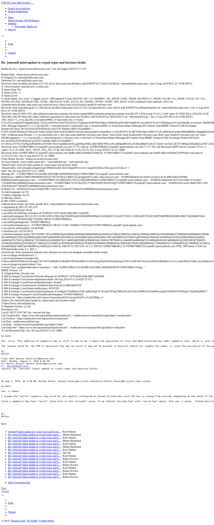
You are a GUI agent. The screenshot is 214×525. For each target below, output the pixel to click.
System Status (46, 520)
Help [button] (10, 17)
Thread (12, 53)
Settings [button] (12, 23)
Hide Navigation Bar (19, 482)
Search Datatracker (18, 11)
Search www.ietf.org (19, 8)
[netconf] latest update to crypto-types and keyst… (34, 431)
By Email (32, 520)
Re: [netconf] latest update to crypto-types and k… (34, 434)
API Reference (31, 20)
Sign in (12, 29)
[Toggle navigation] (32, 3)
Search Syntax (15, 20)
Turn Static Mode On (26, 26)
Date (10, 43)
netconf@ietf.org (17, 366)
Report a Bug (18, 520)
